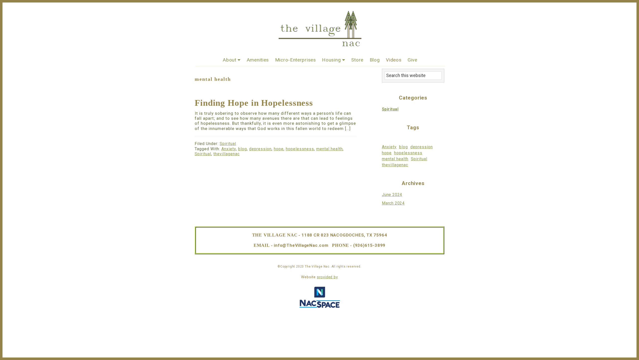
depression (260, 148)
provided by (327, 277)
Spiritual (228, 143)
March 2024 (393, 203)
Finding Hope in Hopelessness (254, 103)
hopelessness (300, 148)
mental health (329, 148)
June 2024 (392, 194)
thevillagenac (226, 154)
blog (242, 148)
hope (279, 148)
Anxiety (228, 148)
